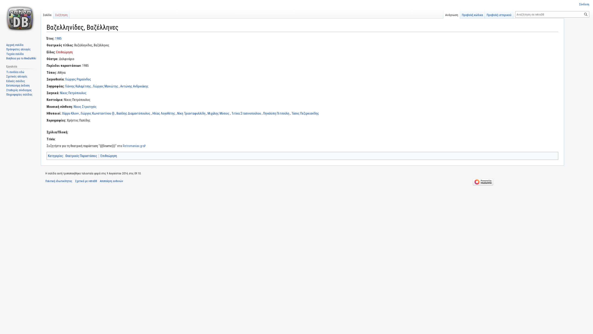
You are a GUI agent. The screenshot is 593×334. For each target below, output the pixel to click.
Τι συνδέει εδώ (15, 72)
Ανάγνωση (451, 15)
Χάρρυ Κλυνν (70, 113)
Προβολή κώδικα (472, 15)
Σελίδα (47, 15)
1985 (58, 38)
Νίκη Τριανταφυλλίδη (191, 113)
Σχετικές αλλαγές (16, 76)
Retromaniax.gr (133, 146)
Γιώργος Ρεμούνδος (78, 79)
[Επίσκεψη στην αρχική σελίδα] (20, 18)
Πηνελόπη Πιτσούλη (276, 113)
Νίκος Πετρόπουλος (73, 93)
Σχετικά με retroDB (86, 181)
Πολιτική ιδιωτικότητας (58, 181)
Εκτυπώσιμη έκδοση (18, 85)
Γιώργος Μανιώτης (105, 86)
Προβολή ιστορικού (499, 15)
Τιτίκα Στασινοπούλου (246, 113)
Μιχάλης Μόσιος (218, 113)
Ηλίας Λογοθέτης (163, 113)
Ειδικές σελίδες (15, 81)
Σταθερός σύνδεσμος (19, 90)
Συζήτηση (61, 15)
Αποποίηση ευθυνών (111, 181)
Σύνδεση (584, 4)
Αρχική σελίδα (14, 45)
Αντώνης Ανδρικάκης (134, 86)
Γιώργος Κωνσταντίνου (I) (97, 113)
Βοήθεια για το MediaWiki (21, 58)
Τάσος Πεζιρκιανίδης (305, 113)
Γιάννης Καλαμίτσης (78, 86)
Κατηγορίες (55, 156)
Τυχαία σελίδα (15, 54)
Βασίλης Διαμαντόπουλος (133, 113)
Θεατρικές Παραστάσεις (81, 156)
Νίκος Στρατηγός (85, 107)
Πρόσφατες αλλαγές (18, 49)
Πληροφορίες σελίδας (19, 94)
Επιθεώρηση (64, 52)
